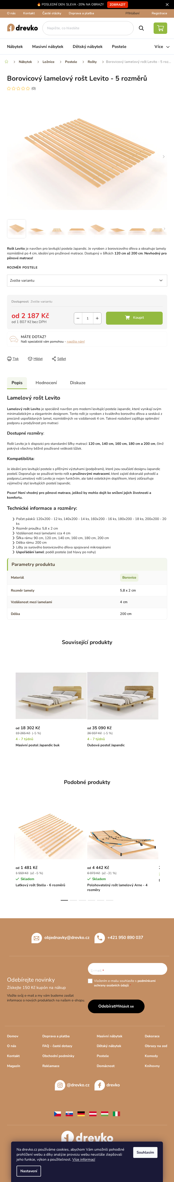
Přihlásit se (124, 1006)
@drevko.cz (78, 1085)
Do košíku (134, 318)
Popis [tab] (17, 383)
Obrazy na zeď (156, 1046)
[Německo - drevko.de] (81, 1113)
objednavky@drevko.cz (66, 937)
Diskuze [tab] (77, 383)
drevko (113, 1085)
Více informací (83, 1159)
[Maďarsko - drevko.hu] (104, 1113)
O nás (11, 13)
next (163, 853)
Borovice (129, 577)
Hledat (141, 28)
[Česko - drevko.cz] (57, 1113)
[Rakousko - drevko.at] (93, 1113)
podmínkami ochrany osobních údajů (125, 983)
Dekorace (152, 1036)
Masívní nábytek (109, 1036)
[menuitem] (14, 46)
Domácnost (106, 1066)
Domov (12, 1036)
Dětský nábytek (109, 1046)
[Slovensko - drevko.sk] (69, 1113)
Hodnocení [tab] (46, 383)
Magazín (13, 1066)
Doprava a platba (81, 13)
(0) (33, 88)
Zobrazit (118, 4)
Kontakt (29, 13)
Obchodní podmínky (58, 1056)
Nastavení (28, 1171)
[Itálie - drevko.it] (116, 1113)
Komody (151, 1056)
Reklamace (50, 1066)
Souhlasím (145, 1152)
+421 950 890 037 (125, 937)
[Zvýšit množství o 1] (97, 318)
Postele (103, 1056)
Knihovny (152, 1066)
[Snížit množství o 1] (78, 318)
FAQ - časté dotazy (57, 1046)
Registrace (159, 13)
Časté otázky (51, 13)
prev (10, 853)
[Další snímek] (163, 156)
